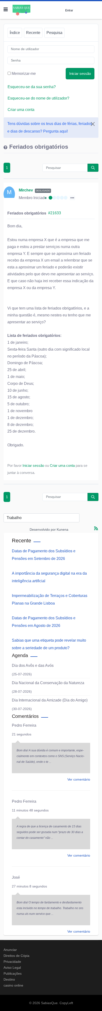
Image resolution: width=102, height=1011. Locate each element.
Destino (9, 979)
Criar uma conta (21, 110)
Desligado (43, 190)
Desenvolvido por (43, 529)
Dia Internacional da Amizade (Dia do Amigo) (50, 700)
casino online (13, 985)
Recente (33, 33)
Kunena (62, 529)
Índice (15, 33)
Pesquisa (54, 33)
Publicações (13, 973)
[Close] (92, 124)
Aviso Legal (12, 967)
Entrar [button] (69, 10)
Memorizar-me (24, 74)
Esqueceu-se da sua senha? (32, 87)
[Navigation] (6, 9)
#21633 (54, 213)
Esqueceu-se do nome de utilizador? (38, 98)
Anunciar (10, 950)
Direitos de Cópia (16, 956)
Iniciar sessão (80, 74)
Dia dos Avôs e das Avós (33, 665)
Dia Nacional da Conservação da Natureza (48, 683)
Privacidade (12, 961)
